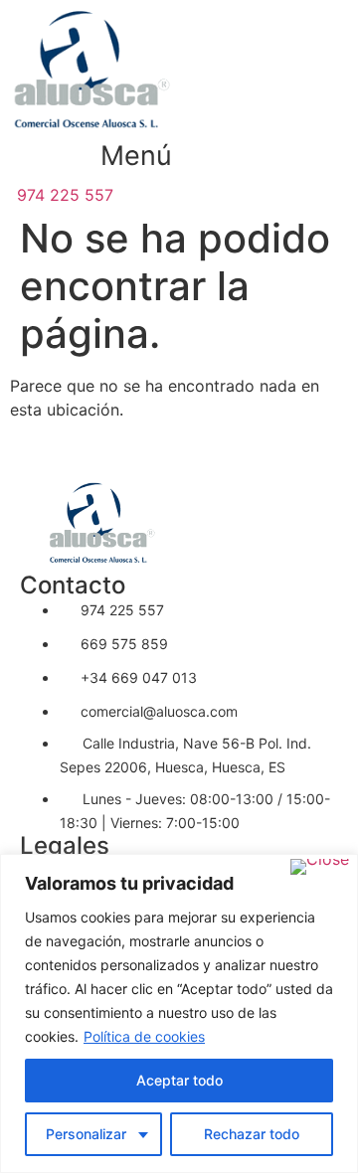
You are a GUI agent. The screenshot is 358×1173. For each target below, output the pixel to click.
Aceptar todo (179, 1080)
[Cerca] (319, 867)
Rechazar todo (251, 1133)
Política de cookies (144, 1036)
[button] (137, 156)
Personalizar (86, 1133)
